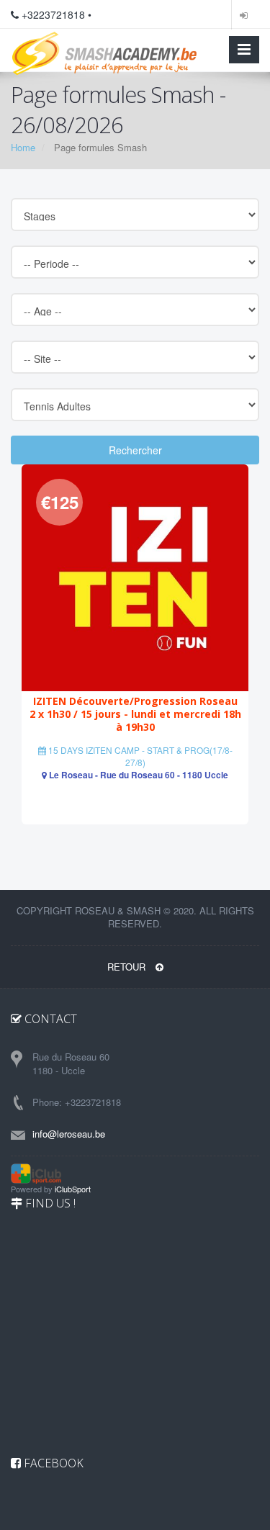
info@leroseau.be (68, 1133)
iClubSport (73, 1188)
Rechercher (135, 450)
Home (23, 147)
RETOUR (127, 966)
